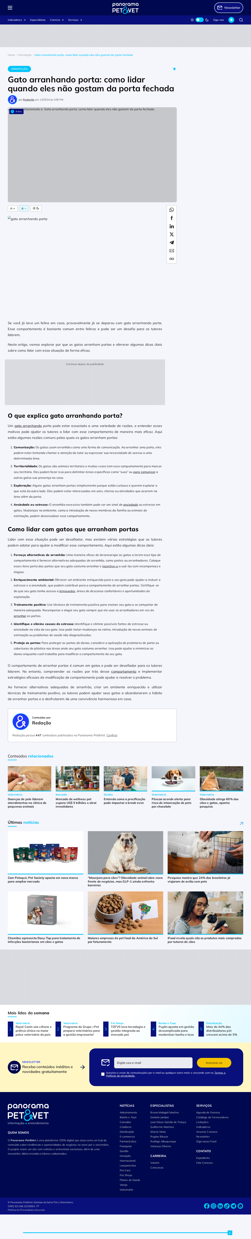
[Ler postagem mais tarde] (174, 69)
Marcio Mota (158, 1131)
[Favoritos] (231, 20)
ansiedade (130, 504)
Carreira (55, 20)
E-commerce (127, 1136)
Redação (28, 99)
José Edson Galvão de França (168, 1122)
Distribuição (127, 1131)
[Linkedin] (220, 1206)
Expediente (203, 1158)
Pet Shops (126, 1175)
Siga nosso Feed (206, 1141)
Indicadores (15, 20)
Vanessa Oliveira (160, 1146)
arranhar (20, 616)
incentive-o (110, 566)
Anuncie (40, 1209)
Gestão (124, 1151)
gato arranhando (28, 426)
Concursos (156, 1167)
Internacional (128, 1160)
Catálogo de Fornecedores (212, 1117)
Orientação (19, 68)
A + (12, 208)
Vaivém (154, 1162)
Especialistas (38, 20)
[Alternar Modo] (36, 208)
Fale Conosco (204, 1162)
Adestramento (128, 1112)
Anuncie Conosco (206, 1131)
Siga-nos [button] (218, 20)
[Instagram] (213, 1206)
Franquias (126, 1146)
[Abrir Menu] (31, 7)
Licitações (202, 1122)
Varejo (124, 1184)
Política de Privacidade (21, 1209)
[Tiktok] (227, 1206)
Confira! (112, 735)
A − (23, 208)
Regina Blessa (159, 1136)
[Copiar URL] (172, 259)
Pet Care (125, 1170)
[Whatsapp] (240, 1206)
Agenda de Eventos (208, 1112)
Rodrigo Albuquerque (163, 1141)
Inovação (125, 1156)
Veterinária (126, 1189)
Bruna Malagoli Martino (164, 1112)
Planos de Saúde (130, 1180)
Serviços (73, 20)
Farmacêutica (128, 1141)
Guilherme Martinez (162, 1127)
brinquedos (67, 591)
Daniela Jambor (159, 1117)
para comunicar (144, 472)
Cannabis (125, 1122)
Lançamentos (128, 1165)
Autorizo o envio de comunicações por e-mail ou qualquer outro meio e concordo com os (166, 1074)
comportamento (123, 671)
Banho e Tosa (128, 1117)
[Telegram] (234, 1206)
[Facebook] (207, 1206)
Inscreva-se (214, 1063)
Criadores (125, 1127)
